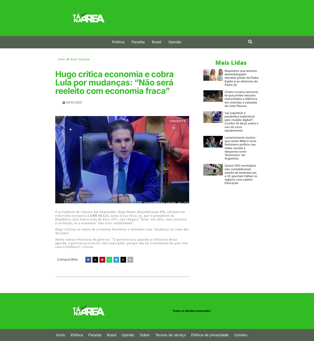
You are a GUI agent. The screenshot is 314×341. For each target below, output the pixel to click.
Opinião (174, 42)
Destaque (84, 59)
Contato (240, 335)
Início (60, 335)
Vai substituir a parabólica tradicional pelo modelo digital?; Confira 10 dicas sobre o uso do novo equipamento (241, 121)
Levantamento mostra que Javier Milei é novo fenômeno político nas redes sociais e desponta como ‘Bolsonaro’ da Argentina (240, 148)
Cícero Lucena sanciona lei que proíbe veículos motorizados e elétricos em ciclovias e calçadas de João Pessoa (241, 99)
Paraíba (138, 42)
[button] (250, 42)
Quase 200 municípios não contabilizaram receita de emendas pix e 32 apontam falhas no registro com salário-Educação (241, 174)
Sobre (145, 335)
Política (118, 42)
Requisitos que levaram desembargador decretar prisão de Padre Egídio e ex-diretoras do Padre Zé (242, 78)
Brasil (156, 42)
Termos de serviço (170, 335)
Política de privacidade (210, 335)
